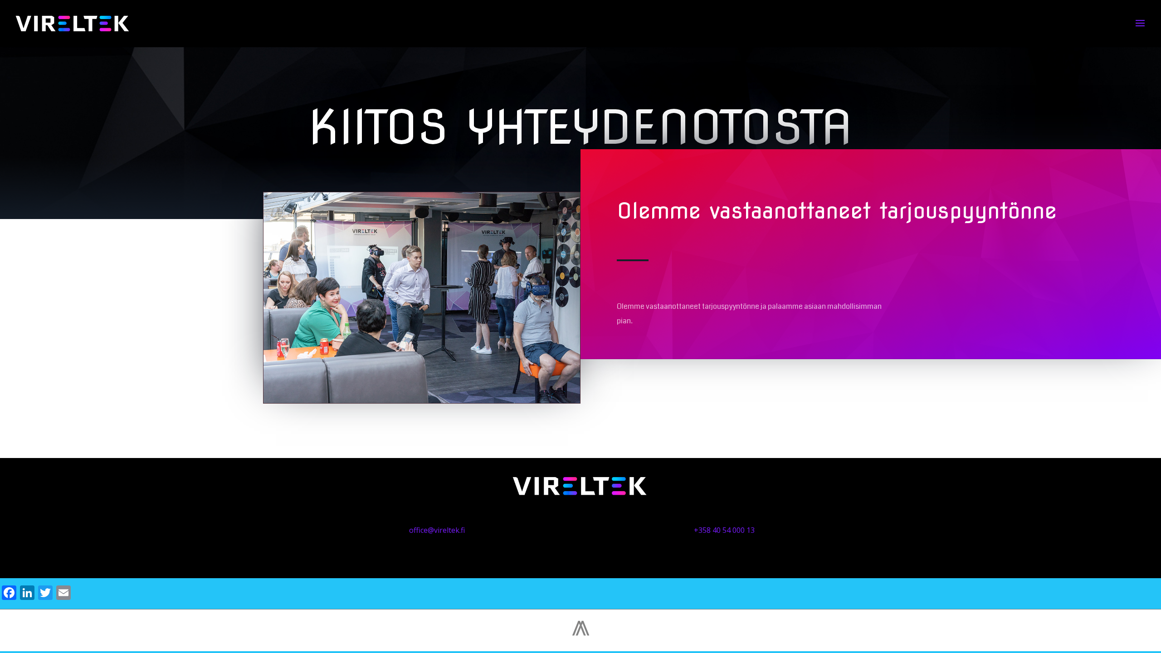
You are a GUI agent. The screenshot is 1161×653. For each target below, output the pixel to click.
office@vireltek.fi (437, 530)
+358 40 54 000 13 (724, 530)
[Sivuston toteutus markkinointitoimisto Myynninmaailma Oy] (580, 633)
